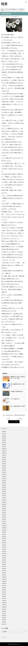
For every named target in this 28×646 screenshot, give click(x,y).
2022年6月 (4, 538)
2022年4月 (4, 542)
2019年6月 (4, 615)
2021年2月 (4, 572)
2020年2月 (4, 598)
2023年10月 (4, 504)
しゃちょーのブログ (10, 16)
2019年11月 (4, 604)
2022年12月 (4, 525)
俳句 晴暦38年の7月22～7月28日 (17, 385)
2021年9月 (4, 557)
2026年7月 (4, 433)
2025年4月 (4, 465)
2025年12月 (4, 448)
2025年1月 (4, 472)
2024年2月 (4, 495)
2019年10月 (4, 606)
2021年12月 (4, 551)
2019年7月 (4, 613)
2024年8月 (4, 482)
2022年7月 (4, 536)
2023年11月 (4, 502)
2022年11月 (4, 527)
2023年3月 (4, 519)
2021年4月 (4, 568)
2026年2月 (4, 444)
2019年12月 (4, 602)
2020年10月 (4, 581)
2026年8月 (4, 431)
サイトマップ (4, 637)
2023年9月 (4, 506)
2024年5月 (4, 489)
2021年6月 (4, 564)
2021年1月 (4, 574)
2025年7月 (4, 459)
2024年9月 (4, 480)
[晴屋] (4, 4)
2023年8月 (4, 508)
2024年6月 (4, 487)
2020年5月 (4, 591)
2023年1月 (4, 523)
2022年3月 (4, 544)
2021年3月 (4, 570)
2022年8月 (4, 534)
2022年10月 (4, 529)
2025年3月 (4, 467)
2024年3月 (4, 493)
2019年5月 (4, 617)
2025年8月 (4, 457)
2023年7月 (4, 510)
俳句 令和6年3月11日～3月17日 (8, 416)
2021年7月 (4, 561)
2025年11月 (4, 450)
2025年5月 (4, 463)
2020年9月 (4, 583)
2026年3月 (4, 442)
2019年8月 (4, 611)
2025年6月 (4, 461)
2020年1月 (4, 600)
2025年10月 (4, 452)
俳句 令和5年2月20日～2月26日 (18, 406)
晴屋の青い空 (16, 16)
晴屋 (13, 644)
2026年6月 (4, 435)
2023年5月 (4, 514)
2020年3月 (4, 596)
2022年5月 (4, 540)
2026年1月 (4, 446)
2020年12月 (4, 576)
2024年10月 (4, 478)
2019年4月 (4, 619)
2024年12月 (4, 474)
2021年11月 (4, 553)
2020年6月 (4, 589)
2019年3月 (4, 621)
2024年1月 (4, 497)
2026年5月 (4, 437)
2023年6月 (4, 512)
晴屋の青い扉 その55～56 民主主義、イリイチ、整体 (18, 377)
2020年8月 (4, 585)
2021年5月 (4, 566)
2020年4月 (4, 594)
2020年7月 (4, 587)
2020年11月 (4, 579)
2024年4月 (4, 491)
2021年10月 (4, 555)
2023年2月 (4, 521)
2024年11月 (4, 476)
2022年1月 (4, 549)
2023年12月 (4, 499)
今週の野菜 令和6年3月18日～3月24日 (19, 416)
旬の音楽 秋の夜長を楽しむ (17, 391)
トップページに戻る (14, 421)
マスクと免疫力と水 (15, 398)
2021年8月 (4, 559)
